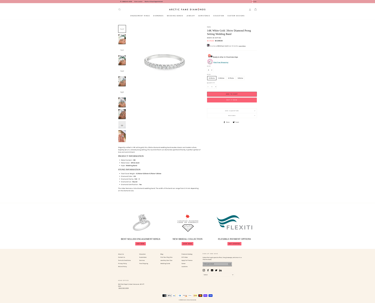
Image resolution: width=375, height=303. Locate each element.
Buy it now (232, 100)
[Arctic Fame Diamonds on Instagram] (204, 270)
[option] (164, 61)
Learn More (242, 46)
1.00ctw (240, 78)
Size (209, 66)
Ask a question (232, 110)
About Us (121, 254)
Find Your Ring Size (166, 257)
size (209, 74)
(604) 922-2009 (123, 288)
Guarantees (142, 257)
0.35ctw (212, 78)
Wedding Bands (175, 16)
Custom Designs (236, 16)
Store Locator (138, 1)
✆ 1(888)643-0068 (126, 1)
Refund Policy (122, 266)
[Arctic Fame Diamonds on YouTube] (212, 270)
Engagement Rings (140, 16)
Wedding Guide (165, 263)
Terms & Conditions (124, 260)
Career (184, 263)
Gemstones (204, 16)
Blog (161, 254)
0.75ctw (231, 78)
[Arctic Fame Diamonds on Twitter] (216, 270)
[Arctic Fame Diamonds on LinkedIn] (220, 270)
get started (234, 243)
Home (209, 27)
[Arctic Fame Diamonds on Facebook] (208, 270)
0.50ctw (221, 78)
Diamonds (158, 16)
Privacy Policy (122, 263)
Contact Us (121, 257)
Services (142, 260)
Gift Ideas (185, 257)
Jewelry (191, 16)
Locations (185, 266)
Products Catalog (187, 254)
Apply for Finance (187, 260)
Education (218, 16)
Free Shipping (143, 263)
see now (140, 243)
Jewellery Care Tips (166, 260)
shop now (187, 243)
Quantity (211, 83)
